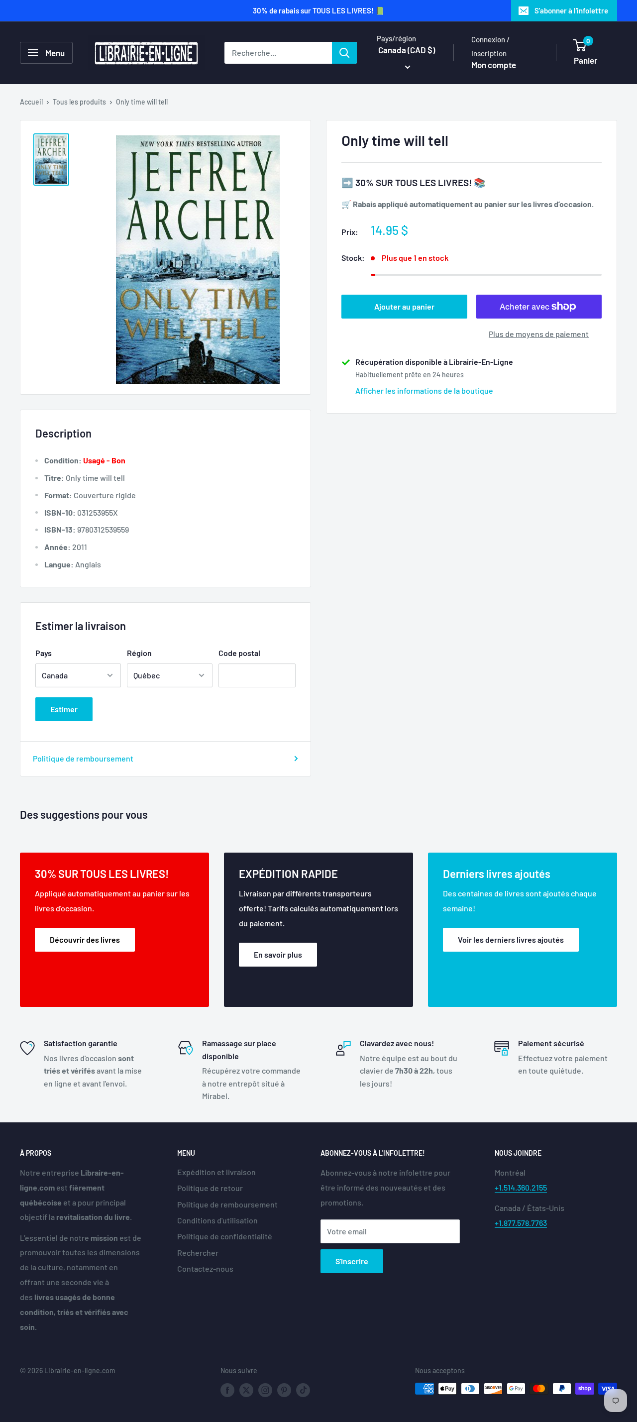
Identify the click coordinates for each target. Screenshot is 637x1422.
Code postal (239, 652)
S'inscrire (351, 1261)
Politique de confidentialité (224, 1236)
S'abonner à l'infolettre (571, 10)
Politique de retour (210, 1188)
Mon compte (493, 65)
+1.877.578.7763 (521, 1222)
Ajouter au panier (404, 306)
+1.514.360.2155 (521, 1187)
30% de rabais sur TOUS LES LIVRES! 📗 (319, 10)
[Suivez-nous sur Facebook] (227, 1390)
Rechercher (197, 1252)
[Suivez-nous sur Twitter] (246, 1390)
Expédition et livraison (216, 1172)
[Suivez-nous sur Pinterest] (284, 1390)
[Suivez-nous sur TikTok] (303, 1390)
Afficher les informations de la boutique (424, 390)
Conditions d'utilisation (217, 1220)
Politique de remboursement (83, 758)
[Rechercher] (344, 53)
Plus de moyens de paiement (539, 333)
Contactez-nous (205, 1268)
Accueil (31, 102)
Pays (43, 652)
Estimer (64, 709)
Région (139, 652)
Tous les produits (79, 102)
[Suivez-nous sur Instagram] (265, 1390)
